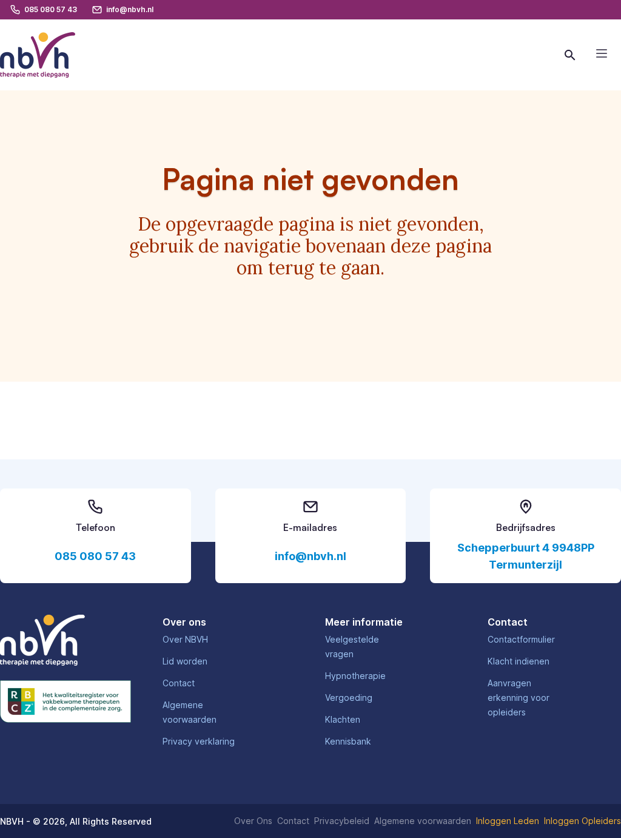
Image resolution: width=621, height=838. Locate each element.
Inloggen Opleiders (582, 821)
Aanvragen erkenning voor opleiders (518, 697)
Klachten (342, 719)
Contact (179, 683)
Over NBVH (185, 639)
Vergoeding (348, 697)
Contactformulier (521, 639)
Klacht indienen (518, 661)
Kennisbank (348, 741)
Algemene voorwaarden (422, 821)
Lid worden (185, 661)
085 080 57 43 (95, 556)
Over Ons (253, 821)
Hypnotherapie (355, 676)
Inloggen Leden (507, 821)
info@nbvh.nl (310, 556)
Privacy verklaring (199, 741)
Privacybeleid (341, 821)
